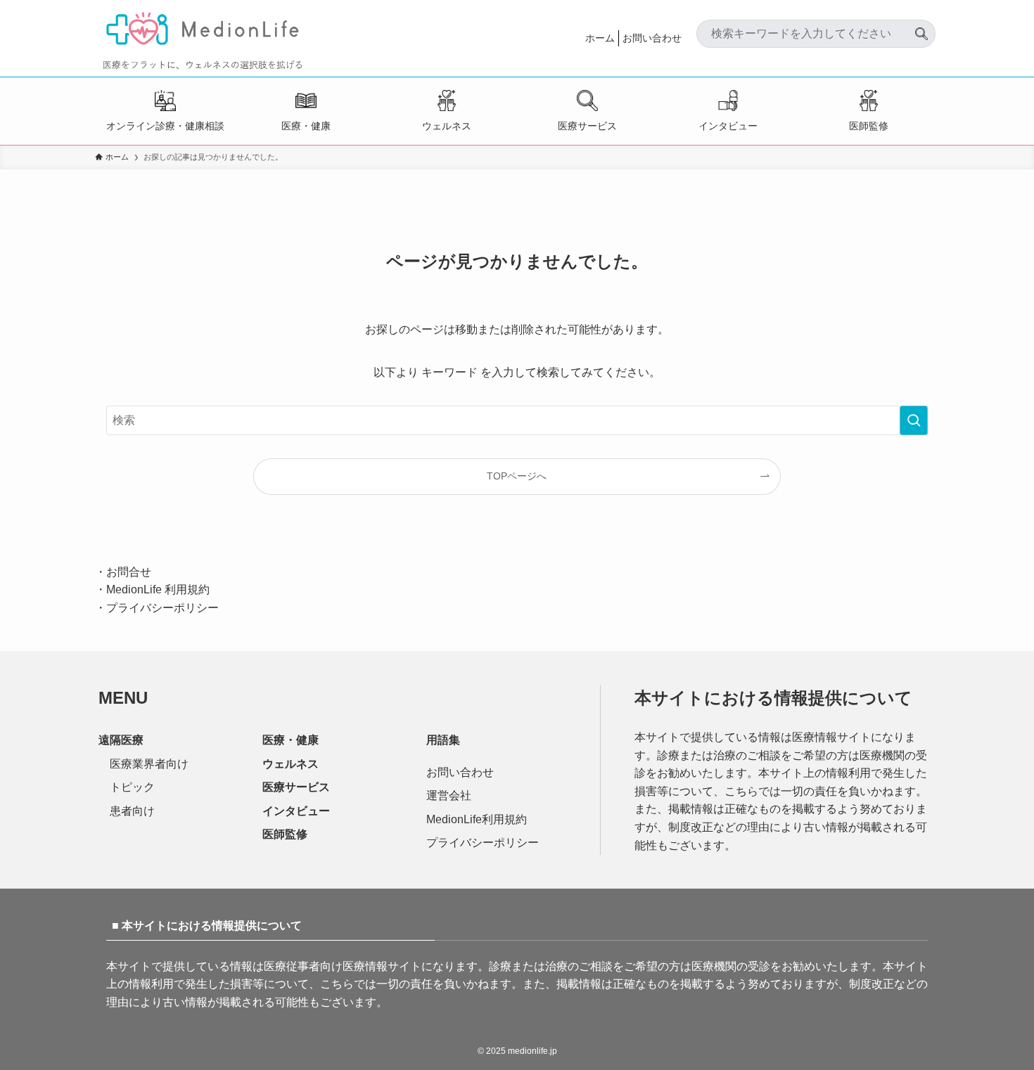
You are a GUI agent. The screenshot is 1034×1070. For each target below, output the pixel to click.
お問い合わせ (652, 38)
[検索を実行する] (914, 420)
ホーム (600, 38)
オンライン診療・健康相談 (165, 125)
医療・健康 (306, 125)
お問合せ (128, 572)
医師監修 (868, 125)
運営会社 (448, 795)
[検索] (921, 28)
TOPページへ (517, 476)
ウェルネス (446, 125)
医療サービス (587, 125)
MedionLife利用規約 (476, 819)
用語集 (443, 740)
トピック (132, 787)
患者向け (132, 811)
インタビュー (728, 125)
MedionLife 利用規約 (158, 589)
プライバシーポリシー (162, 608)
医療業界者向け (149, 764)
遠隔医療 (120, 740)
